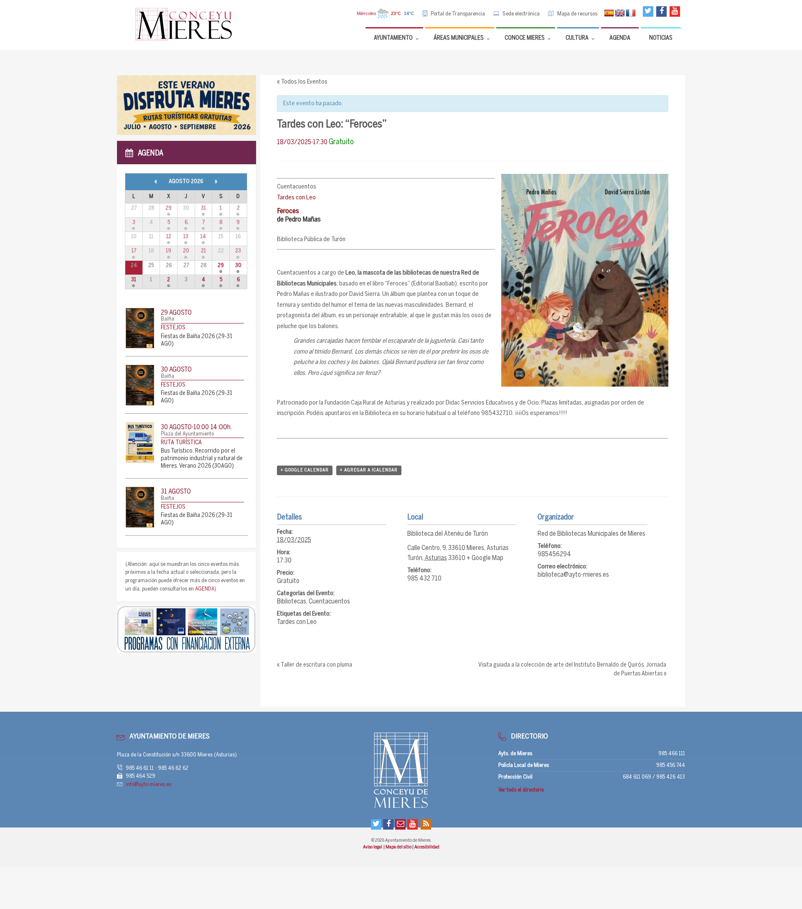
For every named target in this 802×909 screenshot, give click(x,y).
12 (168, 236)
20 (186, 251)
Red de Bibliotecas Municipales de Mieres (591, 534)
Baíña (167, 319)
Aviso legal (373, 847)
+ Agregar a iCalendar (369, 470)
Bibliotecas (291, 601)
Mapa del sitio (399, 847)
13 (185, 236)
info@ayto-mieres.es (148, 784)
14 (203, 236)
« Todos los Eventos (302, 82)
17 (134, 251)
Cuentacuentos (329, 601)
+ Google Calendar (305, 470)
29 (168, 208)
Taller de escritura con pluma (314, 665)
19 (168, 251)
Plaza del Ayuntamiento (187, 434)
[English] (620, 13)
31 (203, 208)
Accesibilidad (426, 847)
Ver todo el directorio (521, 790)
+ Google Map (485, 558)
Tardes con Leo (297, 622)
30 (238, 265)
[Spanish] (609, 13)
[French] (631, 13)
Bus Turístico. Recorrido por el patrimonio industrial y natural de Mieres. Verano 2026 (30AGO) (202, 458)
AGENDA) (205, 589)
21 (203, 251)
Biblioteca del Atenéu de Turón (447, 534)
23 (238, 251)
